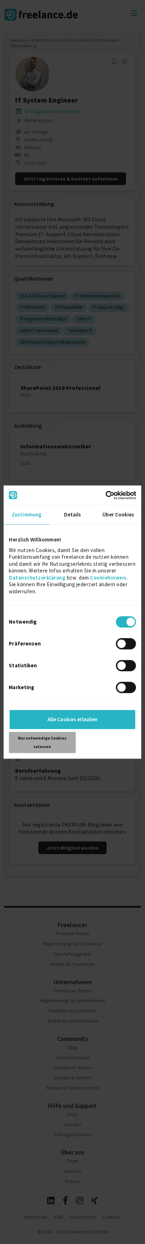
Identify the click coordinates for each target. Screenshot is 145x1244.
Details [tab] (72, 514)
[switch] (127, 644)
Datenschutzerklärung (37, 577)
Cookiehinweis (108, 577)
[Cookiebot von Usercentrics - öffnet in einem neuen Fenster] (105, 495)
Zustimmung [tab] (27, 514)
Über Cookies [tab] (118, 514)
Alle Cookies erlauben (72, 719)
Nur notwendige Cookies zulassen (42, 742)
